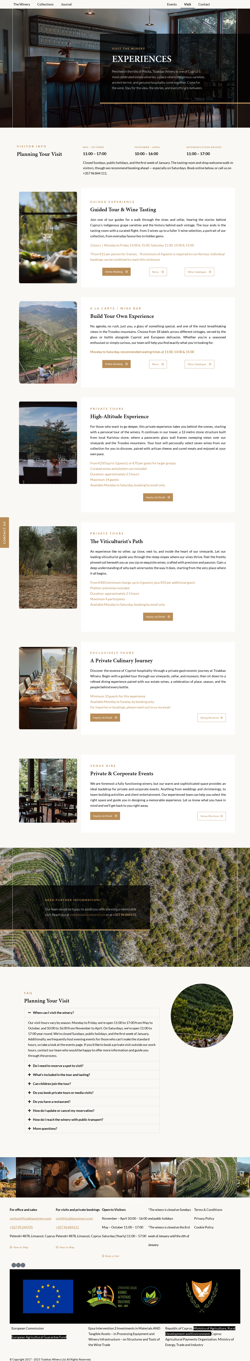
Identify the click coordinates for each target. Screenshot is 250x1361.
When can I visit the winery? (53, 1013)
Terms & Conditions (208, 1210)
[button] (91, 1012)
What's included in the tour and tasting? (61, 1075)
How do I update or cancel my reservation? (63, 1111)
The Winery (21, 4)
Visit (187, 4)
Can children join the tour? (52, 1084)
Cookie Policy (204, 1227)
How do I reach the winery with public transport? (68, 1119)
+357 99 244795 (21, 1227)
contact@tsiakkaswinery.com (30, 1218)
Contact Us (4, 532)
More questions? (45, 1128)
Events (172, 4)
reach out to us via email (153, 707)
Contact (204, 4)
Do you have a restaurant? (51, 1102)
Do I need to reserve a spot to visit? (58, 1066)
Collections (45, 4)
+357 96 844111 (67, 1227)
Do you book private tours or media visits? (63, 1093)
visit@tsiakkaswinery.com (87, 915)
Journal (66, 4)
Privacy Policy (204, 1218)
